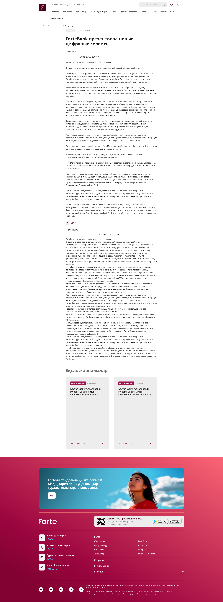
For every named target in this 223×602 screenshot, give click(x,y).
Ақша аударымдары (99, 11)
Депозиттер (81, 11)
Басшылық (99, 553)
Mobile (154, 11)
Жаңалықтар (99, 541)
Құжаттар (142, 545)
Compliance (143, 549)
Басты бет (42, 26)
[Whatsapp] (51, 589)
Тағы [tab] (85, 4)
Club (172, 11)
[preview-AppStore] (175, 521)
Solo (114, 11)
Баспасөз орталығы (55, 26)
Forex (144, 11)
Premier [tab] (77, 4)
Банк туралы (99, 549)
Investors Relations (146, 553)
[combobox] (153, 5)
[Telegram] (41, 589)
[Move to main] (42, 8)
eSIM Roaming (57, 18)
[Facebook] (71, 589)
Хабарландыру (100, 545)
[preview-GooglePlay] (160, 521)
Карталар (55, 11)
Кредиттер (67, 11)
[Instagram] (61, 589)
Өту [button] (51, 495)
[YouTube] (81, 589)
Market (163, 11)
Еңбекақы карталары (129, 11)
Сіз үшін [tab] (54, 4)
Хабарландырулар (71, 26)
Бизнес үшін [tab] (65, 4)
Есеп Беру (142, 541)
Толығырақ (76, 443)
